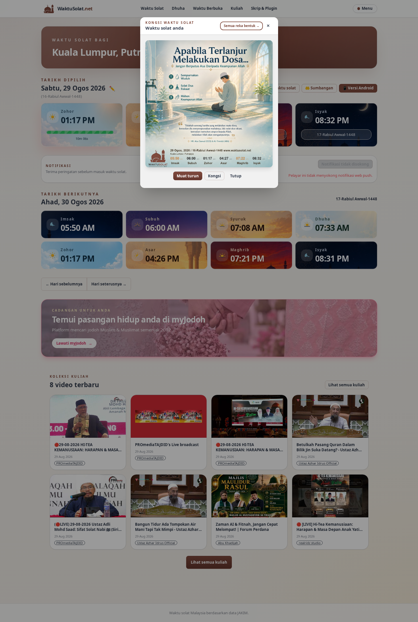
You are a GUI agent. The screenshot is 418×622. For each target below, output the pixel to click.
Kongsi (214, 175)
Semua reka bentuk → (241, 26)
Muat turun (188, 175)
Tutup (235, 175)
